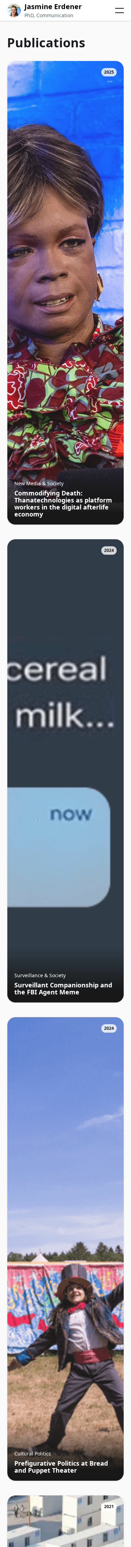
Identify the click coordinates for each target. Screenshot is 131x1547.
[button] (119, 10)
